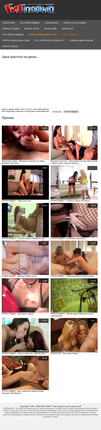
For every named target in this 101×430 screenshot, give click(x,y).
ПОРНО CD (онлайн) (74, 23)
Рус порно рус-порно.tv (49, 40)
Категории (8, 23)
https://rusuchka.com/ (16, 40)
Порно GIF (67, 29)
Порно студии (10, 29)
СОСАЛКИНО (51, 23)
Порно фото (32, 29)
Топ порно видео (13, 34)
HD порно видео (30, 23)
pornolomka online (81, 40)
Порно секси (10, 46)
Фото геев (50, 29)
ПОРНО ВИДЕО (71, 112)
